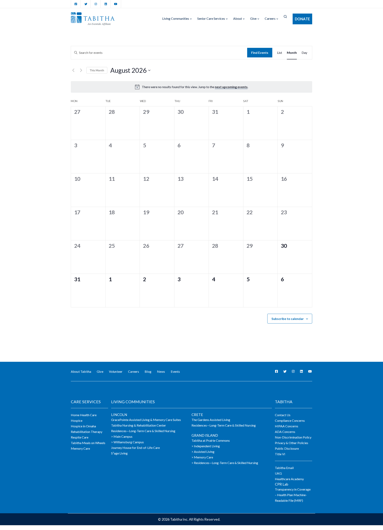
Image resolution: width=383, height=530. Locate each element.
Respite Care (79, 437)
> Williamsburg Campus (127, 442)
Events (175, 371)
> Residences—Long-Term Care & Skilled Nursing (225, 463)
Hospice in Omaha (83, 426)
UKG (278, 473)
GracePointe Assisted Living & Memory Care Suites (146, 420)
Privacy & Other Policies (291, 443)
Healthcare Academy (289, 479)
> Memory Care (202, 457)
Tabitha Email (284, 468)
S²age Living (119, 453)
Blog (148, 371)
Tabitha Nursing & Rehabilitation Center (138, 425)
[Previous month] (73, 70)
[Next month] (81, 70)
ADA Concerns (285, 432)
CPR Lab (281, 484)
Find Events (259, 52)
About (237, 18)
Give (253, 18)
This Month (97, 70)
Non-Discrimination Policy (293, 437)
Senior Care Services (211, 18)
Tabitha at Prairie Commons (211, 440)
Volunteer (115, 371)
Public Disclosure (287, 448)
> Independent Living (206, 446)
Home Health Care (84, 415)
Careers (270, 18)
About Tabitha (81, 371)
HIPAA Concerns (286, 426)
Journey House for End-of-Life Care (135, 447)
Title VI (280, 454)
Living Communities (175, 18)
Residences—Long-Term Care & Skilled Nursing (143, 431)
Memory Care (80, 448)
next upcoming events (231, 87)
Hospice (76, 420)
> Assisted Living (203, 451)
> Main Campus (121, 436)
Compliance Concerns (290, 420)
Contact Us (282, 415)
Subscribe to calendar (287, 319)
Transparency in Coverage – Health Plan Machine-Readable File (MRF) (293, 494)
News (161, 371)
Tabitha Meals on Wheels (88, 443)
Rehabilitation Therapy (86, 432)
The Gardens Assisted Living (211, 420)
